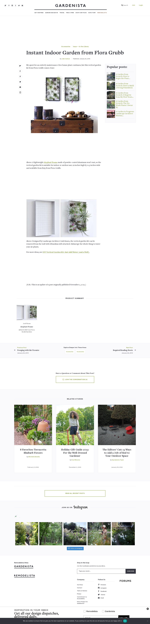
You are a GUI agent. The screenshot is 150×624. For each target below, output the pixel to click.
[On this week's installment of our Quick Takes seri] (99, 533)
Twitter (103, 594)
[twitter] (19, 5)
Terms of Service (82, 590)
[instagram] (12, 5)
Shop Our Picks (81, 12)
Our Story (92, 12)
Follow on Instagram (76, 548)
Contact (79, 587)
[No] (147, 621)
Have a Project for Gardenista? (82, 602)
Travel (61, 12)
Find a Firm (70, 12)
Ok (125, 621)
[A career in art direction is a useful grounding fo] (123, 533)
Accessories (65, 46)
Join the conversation (76, 379)
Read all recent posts (75, 493)
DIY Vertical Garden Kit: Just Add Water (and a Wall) (66, 252)
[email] (22, 5)
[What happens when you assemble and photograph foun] (50, 533)
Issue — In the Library (81, 46)
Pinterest (103, 584)
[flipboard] (5, 5)
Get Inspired (39, 12)
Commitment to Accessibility (82, 597)
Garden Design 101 (51, 12)
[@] (20, 517)
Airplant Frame (50, 162)
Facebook (103, 591)
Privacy (79, 593)
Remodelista (102, 12)
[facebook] (15, 5)
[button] (124, 5)
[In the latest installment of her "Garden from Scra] (75, 533)
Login (141, 5)
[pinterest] (8, 5)
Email (102, 598)
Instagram (104, 588)
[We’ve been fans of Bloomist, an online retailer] (26, 533)
